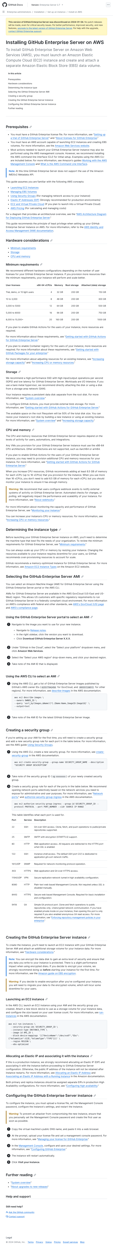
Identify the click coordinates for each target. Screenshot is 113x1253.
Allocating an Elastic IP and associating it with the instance (47, 1056)
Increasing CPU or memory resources (53, 362)
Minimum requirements (23, 248)
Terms (31, 1242)
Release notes (38, 630)
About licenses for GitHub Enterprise (76, 137)
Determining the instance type (32, 529)
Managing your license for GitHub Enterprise (63, 1139)
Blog (82, 1242)
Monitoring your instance (46, 510)
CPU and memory (20, 256)
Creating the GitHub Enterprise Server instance (46, 937)
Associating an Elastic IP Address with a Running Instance (38, 1076)
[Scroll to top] (106, 1246)
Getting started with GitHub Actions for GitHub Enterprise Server (61, 407)
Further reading (19, 1175)
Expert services (70, 1242)
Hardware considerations (27, 240)
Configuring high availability (81, 1085)
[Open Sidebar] (3, 11)
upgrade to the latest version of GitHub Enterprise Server (45, 28)
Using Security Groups (23, 195)
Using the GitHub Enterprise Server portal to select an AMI (47, 617)
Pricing (57, 1242)
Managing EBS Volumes (24, 191)
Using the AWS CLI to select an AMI (31, 676)
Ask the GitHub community (21, 1212)
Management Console (31, 1145)
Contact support (17, 1216)
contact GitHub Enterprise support (24, 31)
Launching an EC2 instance (25, 999)
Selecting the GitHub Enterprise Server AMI (43, 576)
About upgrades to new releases (29, 1186)
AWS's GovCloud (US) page (88, 604)
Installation (39, 12)
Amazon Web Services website (72, 145)
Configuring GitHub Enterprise (48, 1149)
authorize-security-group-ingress (43, 796)
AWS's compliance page (24, 607)
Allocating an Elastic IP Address (73, 1072)
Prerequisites (17, 127)
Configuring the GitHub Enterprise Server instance (49, 1095)
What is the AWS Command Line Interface (63, 163)
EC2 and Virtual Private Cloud (27, 204)
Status (48, 1242)
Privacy (39, 1242)
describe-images (61, 690)
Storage (15, 252)
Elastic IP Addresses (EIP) (25, 199)
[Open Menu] (108, 4)
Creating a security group (27, 730)
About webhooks (44, 499)
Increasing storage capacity (78, 420)
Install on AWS (75, 12)
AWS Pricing (17, 208)
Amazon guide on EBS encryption (57, 973)
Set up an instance (56, 12)
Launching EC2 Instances (25, 187)
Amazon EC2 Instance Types (40, 566)
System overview (34, 398)
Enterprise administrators (19, 12)
